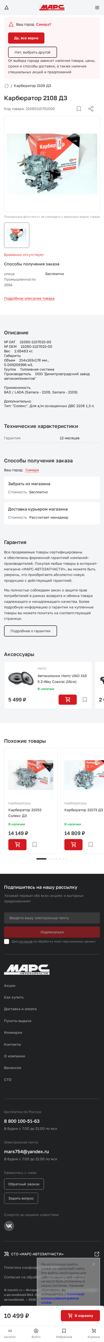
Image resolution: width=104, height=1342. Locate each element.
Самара (32, 470)
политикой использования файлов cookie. (62, 1298)
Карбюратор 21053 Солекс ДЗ (24, 813)
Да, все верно (26, 38)
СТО (8, 1079)
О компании (14, 1056)
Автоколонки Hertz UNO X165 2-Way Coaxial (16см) (62, 678)
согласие (26, 941)
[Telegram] (65, 115)
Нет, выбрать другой (32, 52)
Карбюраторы (19, 803)
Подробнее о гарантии (30, 631)
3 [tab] (53, 859)
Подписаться (52, 932)
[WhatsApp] (89, 115)
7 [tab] (67, 859)
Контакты (12, 1044)
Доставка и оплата (20, 1009)
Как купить (14, 997)
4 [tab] (56, 859)
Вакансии (12, 1067)
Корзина (94, 1337)
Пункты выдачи (18, 1021)
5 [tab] (60, 859)
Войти (36, 1337)
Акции (9, 985)
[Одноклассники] (81, 115)
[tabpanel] (31, 801)
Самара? (43, 24)
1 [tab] (41, 859)
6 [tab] (63, 859)
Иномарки (13, 1032)
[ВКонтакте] (73, 115)
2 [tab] (49, 859)
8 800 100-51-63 (22, 1121)
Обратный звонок (24, 1184)
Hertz (42, 668)
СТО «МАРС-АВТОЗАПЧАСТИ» (37, 1254)
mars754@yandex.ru (26, 1151)
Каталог (10, 1337)
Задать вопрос (21, 1198)
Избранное (64, 1337)
